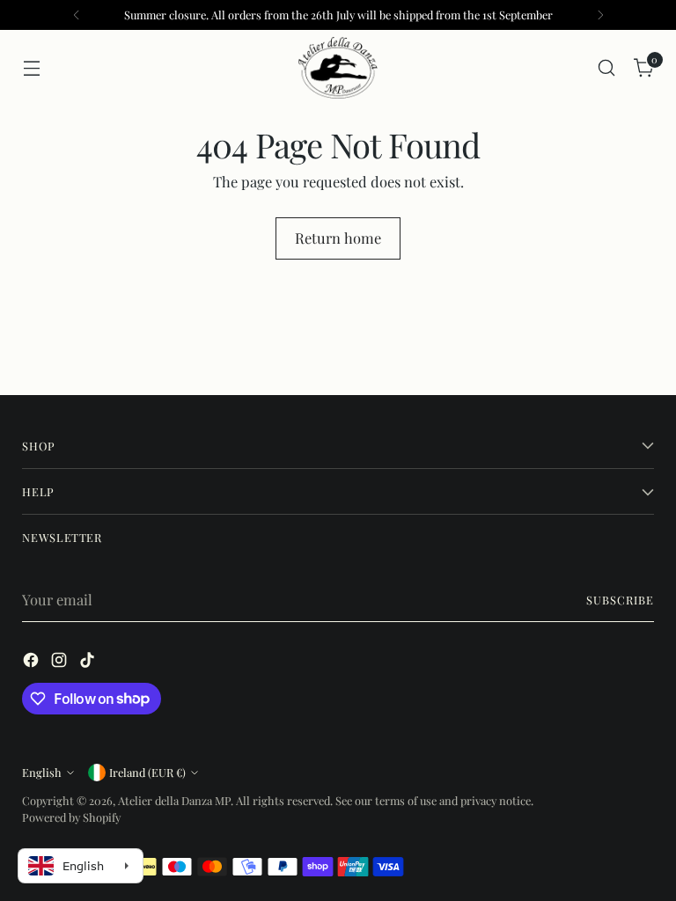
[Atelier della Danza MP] (338, 68)
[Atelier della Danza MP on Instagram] (60, 662)
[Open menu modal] (31, 68)
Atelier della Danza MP (174, 800)
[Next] (600, 15)
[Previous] (76, 15)
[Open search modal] (607, 68)
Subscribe (620, 599)
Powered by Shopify (71, 816)
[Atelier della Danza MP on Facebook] (32, 662)
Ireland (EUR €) (147, 772)
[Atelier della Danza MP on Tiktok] (88, 662)
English (42, 772)
